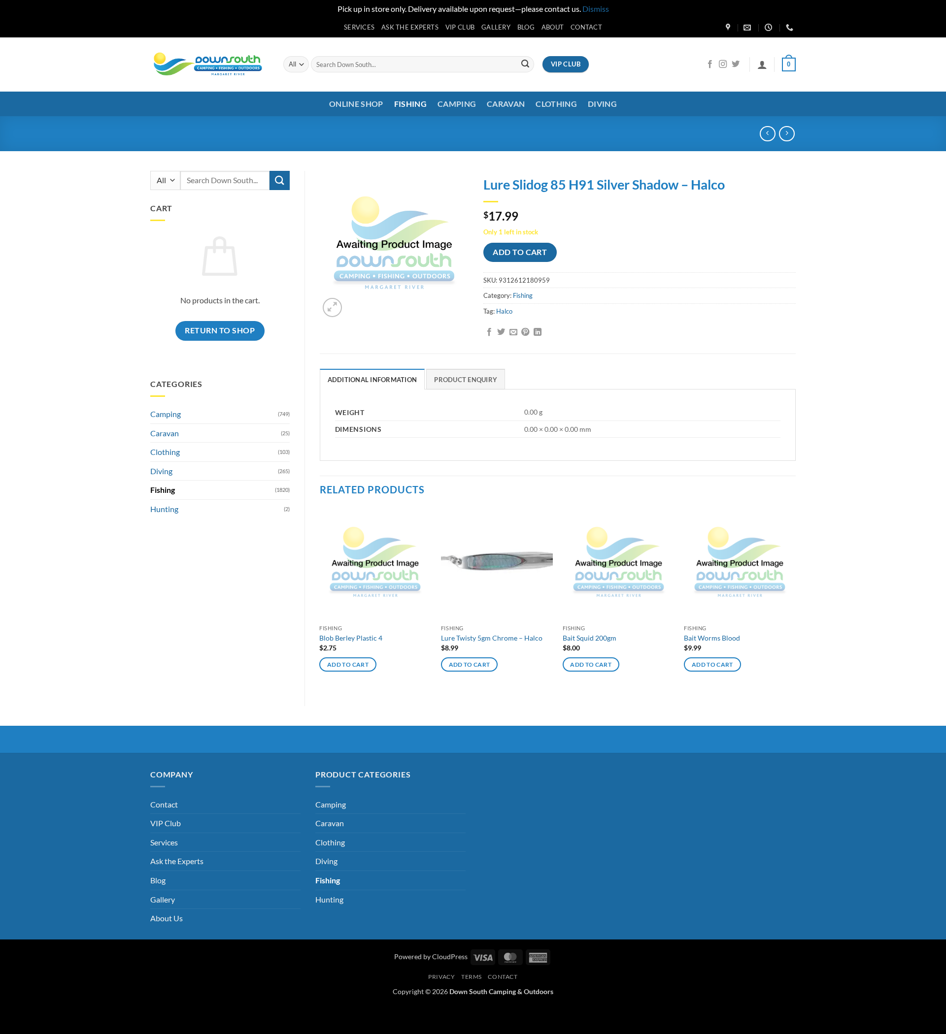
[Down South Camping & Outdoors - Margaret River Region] (209, 64)
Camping (457, 103)
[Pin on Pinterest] (525, 332)
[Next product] (767, 133)
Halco (504, 311)
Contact (586, 27)
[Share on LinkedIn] (537, 332)
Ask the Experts (410, 27)
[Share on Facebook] (489, 332)
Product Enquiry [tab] (465, 380)
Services (359, 27)
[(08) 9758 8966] (791, 27)
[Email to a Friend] (513, 332)
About (552, 27)
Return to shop (220, 330)
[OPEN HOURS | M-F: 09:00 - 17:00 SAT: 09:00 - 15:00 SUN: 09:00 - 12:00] (770, 27)
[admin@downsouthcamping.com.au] (748, 27)
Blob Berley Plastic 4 (350, 638)
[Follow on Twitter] (736, 64)
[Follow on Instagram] (723, 64)
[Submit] (525, 64)
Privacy (441, 976)
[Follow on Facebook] (710, 64)
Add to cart (520, 252)
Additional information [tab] (372, 380)
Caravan (506, 103)
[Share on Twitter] (501, 332)
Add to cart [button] (348, 664)
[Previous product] (786, 133)
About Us (166, 918)
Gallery (495, 27)
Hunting (164, 509)
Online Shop (356, 103)
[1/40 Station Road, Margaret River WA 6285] (729, 27)
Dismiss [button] (595, 8)
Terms (471, 976)
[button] (762, 64)
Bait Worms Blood (712, 638)
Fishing (410, 103)
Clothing (556, 103)
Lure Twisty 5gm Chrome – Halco (491, 638)
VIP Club (459, 27)
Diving (602, 103)
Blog (526, 27)
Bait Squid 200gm (589, 638)
